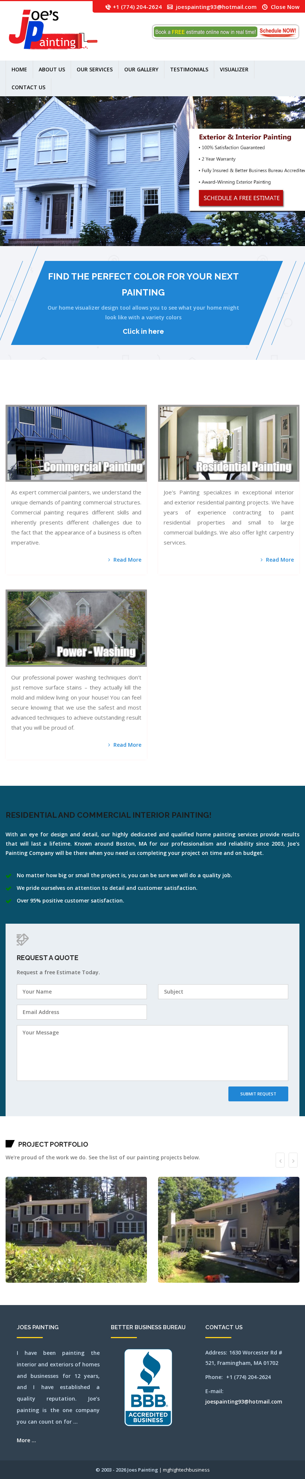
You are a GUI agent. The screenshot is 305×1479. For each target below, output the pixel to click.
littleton (222, 390)
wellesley (167, 399)
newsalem (296, 390)
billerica (55, 390)
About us (52, 69)
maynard (242, 390)
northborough (27, 399)
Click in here (143, 331)
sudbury (137, 399)
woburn (206, 399)
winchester (202, 399)
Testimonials (189, 69)
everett (147, 390)
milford (270, 390)
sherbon (98, 399)
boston (61, 390)
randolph (74, 399)
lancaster (207, 390)
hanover (169, 390)
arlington (19, 390)
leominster (211, 390)
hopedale (192, 390)
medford (248, 390)
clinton (128, 390)
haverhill (179, 390)
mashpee (238, 390)
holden (185, 390)
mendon (258, 390)
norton (40, 399)
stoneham (128, 399)
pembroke (60, 399)
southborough (114, 399)
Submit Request (258, 1094)
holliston (188, 390)
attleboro (28, 390)
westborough (171, 399)
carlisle (105, 390)
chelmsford (117, 390)
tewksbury (141, 399)
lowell (225, 390)
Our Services (95, 69)
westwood (189, 399)
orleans (49, 399)
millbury (273, 390)
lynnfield (230, 390)
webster (163, 399)
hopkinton (196, 390)
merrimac (262, 390)
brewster (71, 390)
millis (277, 390)
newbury (292, 390)
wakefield (145, 399)
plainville (68, 399)
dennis (140, 390)
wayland (159, 399)
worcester (210, 399)
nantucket (283, 390)
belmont (45, 390)
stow (135, 399)
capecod (97, 390)
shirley (101, 399)
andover (16, 390)
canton (95, 390)
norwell (43, 399)
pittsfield (63, 399)
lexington (215, 390)
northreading (36, 399)
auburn (31, 390)
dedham (138, 390)
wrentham (214, 399)
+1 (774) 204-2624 (137, 6)
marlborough (234, 390)
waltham (152, 399)
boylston (67, 390)
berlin (49, 390)
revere (80, 399)
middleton (266, 390)
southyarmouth (123, 399)
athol (25, 390)
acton (14, 390)
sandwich (89, 399)
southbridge (118, 399)
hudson (199, 390)
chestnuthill (124, 390)
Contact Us (28, 87)
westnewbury (181, 399)
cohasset (131, 390)
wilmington (198, 399)
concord (135, 390)
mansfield (7, 390)
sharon (95, 399)
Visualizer (234, 69)
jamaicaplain (202, 390)
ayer (35, 390)
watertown (156, 399)
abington (10, 390)
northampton (11, 399)
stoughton (132, 399)
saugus (93, 399)
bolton (58, 390)
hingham (182, 390)
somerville (109, 399)
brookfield (79, 390)
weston (185, 399)
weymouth (193, 399)
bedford (38, 390)
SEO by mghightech (219, 399)
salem (86, 399)
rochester (83, 399)
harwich (175, 390)
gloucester (163, 390)
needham (289, 390)
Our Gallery (141, 69)
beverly (51, 390)
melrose (255, 390)
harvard (172, 390)
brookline (83, 390)
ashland (23, 390)
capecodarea (101, 390)
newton (7, 399)
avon (34, 390)
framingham (155, 390)
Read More (126, 559)
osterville (53, 399)
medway (252, 390)
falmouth (150, 390)
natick (286, 390)
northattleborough (21, 399)
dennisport (144, 390)
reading (77, 399)
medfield (245, 390)
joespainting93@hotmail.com (216, 6)
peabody (56, 399)
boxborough (64, 390)
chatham (113, 390)
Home (19, 69)
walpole (148, 399)
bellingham (42, 390)
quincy (71, 399)
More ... (26, 1440)
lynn (228, 390)
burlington (87, 390)
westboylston (176, 399)
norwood (46, 399)
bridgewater (75, 390)
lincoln (219, 390)
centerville (109, 390)
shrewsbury (105, 399)
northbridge (32, 399)
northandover (15, 399)
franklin (159, 390)
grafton (166, 390)
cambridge (91, 390)
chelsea (120, 390)
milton (280, 390)
